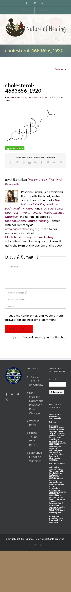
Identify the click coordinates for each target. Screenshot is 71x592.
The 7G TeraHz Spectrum (35, 381)
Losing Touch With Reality (33, 439)
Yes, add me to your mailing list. (44, 337)
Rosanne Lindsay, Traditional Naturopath (30, 97)
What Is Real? (34, 423)
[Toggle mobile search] (57, 39)
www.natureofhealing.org (22, 229)
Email (54, 379)
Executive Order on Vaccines (35, 457)
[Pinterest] (12, 394)
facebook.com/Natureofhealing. (27, 221)
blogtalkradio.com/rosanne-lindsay (29, 237)
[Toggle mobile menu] (64, 39)
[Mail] (17, 394)
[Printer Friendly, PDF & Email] (14, 148)
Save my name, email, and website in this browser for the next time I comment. (34, 318)
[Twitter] (6, 399)
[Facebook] (6, 394)
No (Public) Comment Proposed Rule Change (35, 403)
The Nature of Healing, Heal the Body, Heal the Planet (32, 204)
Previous (60, 69)
